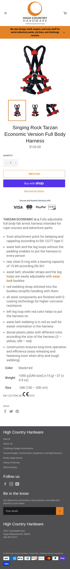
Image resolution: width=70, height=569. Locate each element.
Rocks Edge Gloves (12, 458)
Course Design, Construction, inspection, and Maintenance (32, 453)
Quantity (8, 155)
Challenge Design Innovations (18, 448)
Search (6, 439)
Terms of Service (11, 462)
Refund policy (10, 467)
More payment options (34, 191)
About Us (8, 443)
